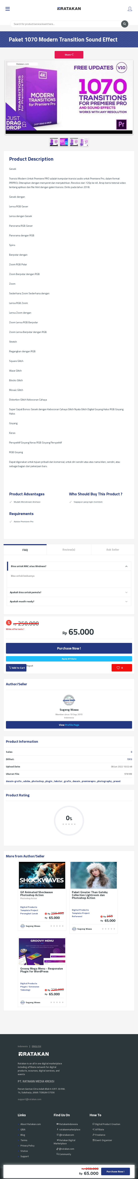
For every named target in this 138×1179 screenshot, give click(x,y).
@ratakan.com (66, 1149)
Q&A (22, 1129)
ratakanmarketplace (69, 1129)
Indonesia (23, 1046)
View (69, 725)
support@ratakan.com (29, 1099)
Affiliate (99, 1129)
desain (76, 781)
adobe (26, 781)
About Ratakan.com (30, 1124)
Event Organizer (103, 1140)
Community (65, 1154)
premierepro (89, 781)
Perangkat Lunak (29, 913)
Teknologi (25, 990)
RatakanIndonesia (68, 1124)
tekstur (58, 781)
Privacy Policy (27, 1145)
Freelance (100, 1135)
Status (24, 1151)
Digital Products (28, 907)
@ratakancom (66, 1135)
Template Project (29, 910)
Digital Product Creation (107, 1124)
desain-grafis (14, 781)
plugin (48, 781)
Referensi (77, 916)
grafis (67, 781)
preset (117, 781)
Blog (22, 1135)
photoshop (38, 781)
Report (29, 665)
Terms (23, 1140)
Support (24, 1156)
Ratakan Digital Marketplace (64, 1141)
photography (104, 781)
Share (68, 54)
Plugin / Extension (29, 986)
